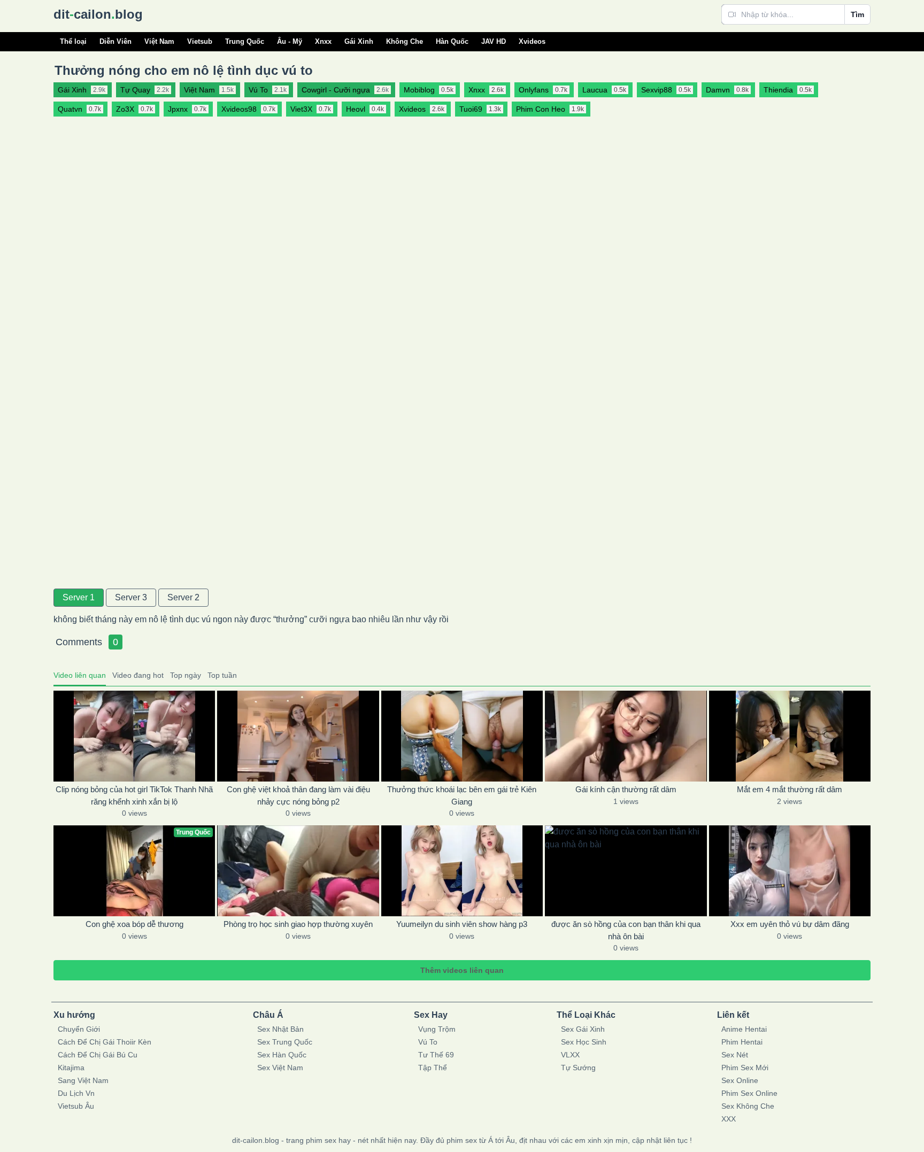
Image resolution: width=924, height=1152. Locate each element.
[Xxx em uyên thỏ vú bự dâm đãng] (790, 870)
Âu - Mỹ (289, 41)
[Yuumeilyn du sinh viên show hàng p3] (462, 870)
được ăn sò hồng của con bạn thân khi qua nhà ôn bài (625, 930)
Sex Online (739, 1080)
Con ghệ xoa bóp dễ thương (134, 924)
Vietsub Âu (76, 1106)
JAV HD (493, 41)
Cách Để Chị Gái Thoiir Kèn (104, 1042)
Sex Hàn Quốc (281, 1054)
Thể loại (73, 41)
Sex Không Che (747, 1106)
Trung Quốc (244, 41)
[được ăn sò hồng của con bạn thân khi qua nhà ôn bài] (625, 870)
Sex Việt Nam (280, 1067)
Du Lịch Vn (76, 1093)
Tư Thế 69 (436, 1054)
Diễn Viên (115, 41)
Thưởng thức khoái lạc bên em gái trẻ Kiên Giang (461, 795)
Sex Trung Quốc (284, 1042)
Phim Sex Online (749, 1093)
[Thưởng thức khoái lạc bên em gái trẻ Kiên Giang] (462, 736)
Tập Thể (432, 1067)
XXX (728, 1119)
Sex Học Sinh (583, 1042)
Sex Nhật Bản (280, 1029)
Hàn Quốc (452, 41)
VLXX (570, 1054)
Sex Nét (734, 1054)
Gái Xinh (358, 41)
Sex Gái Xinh (583, 1029)
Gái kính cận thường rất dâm (625, 789)
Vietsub (199, 41)
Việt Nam (159, 41)
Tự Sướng (578, 1067)
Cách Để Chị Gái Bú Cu (97, 1054)
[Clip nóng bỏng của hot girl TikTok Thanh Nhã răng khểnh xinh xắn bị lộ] (134, 736)
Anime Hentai (744, 1029)
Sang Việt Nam (83, 1080)
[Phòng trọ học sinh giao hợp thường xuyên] (298, 870)
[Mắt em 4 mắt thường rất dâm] (790, 736)
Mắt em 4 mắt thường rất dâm (789, 789)
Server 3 (131, 597)
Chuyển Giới (79, 1029)
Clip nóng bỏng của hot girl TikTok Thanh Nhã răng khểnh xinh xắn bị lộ (134, 795)
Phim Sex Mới (744, 1067)
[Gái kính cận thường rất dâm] (625, 736)
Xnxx (323, 41)
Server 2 (183, 597)
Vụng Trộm (437, 1029)
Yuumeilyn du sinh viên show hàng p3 (461, 924)
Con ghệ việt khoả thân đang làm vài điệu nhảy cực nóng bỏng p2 (298, 795)
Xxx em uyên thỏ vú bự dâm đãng (789, 924)
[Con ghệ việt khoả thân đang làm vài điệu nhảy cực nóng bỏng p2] (298, 736)
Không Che (404, 41)
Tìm (857, 14)
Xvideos (532, 41)
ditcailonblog (98, 14)
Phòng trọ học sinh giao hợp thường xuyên (298, 924)
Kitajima (71, 1067)
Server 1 (79, 597)
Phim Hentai (742, 1042)
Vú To (427, 1042)
